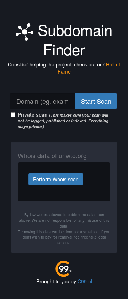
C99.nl (85, 281)
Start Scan (96, 101)
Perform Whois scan (56, 179)
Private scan (63, 120)
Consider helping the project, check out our (64, 68)
